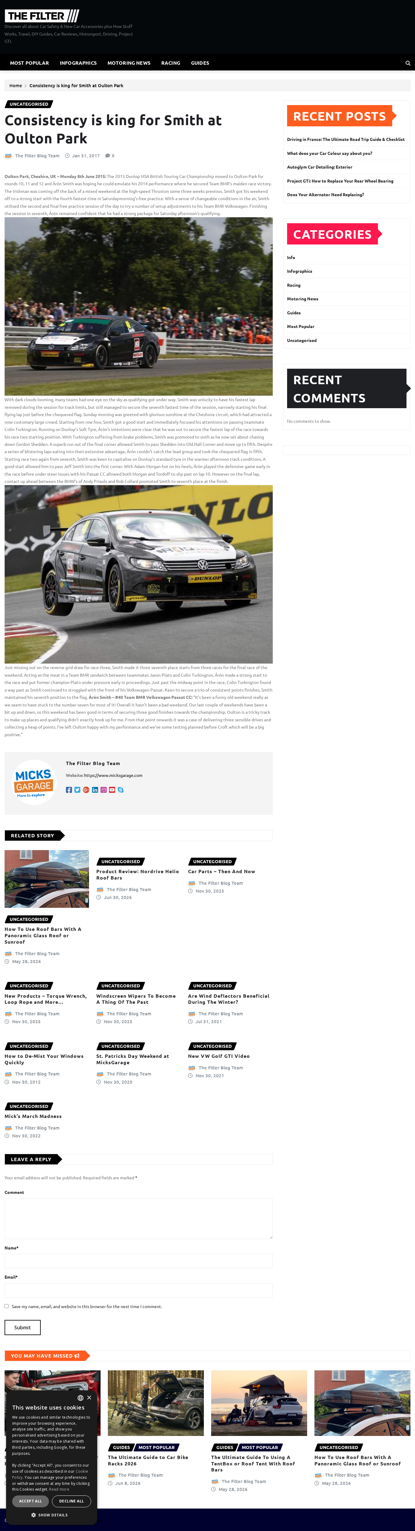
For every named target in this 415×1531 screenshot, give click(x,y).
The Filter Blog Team (37, 155)
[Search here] (408, 63)
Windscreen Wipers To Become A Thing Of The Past (136, 999)
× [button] (89, 1398)
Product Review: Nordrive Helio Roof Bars (137, 874)
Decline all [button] (71, 1501)
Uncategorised (302, 340)
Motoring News (129, 63)
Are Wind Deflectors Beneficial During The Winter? (228, 999)
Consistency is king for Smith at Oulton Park (76, 85)
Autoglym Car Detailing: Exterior (319, 166)
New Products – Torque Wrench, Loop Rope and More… (46, 999)
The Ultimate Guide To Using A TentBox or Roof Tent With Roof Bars (253, 1463)
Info (291, 257)
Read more (59, 1489)
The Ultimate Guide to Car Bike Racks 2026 (148, 1460)
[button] (51, 1515)
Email (11, 1277)
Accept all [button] (30, 1501)
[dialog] (51, 1457)
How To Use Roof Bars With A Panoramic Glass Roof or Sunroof (43, 935)
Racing (170, 63)
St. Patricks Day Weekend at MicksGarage (132, 1059)
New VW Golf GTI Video (219, 1056)
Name (12, 1247)
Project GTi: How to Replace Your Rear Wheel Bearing (340, 180)
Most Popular (29, 63)
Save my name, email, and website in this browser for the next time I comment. (87, 1306)
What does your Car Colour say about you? (329, 153)
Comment (14, 1192)
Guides (200, 63)
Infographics (78, 63)
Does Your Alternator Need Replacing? (325, 194)
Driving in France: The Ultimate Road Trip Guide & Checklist (346, 139)
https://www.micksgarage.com (113, 775)
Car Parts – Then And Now (222, 871)
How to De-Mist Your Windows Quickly (44, 1059)
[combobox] (80, 1398)
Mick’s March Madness (33, 1116)
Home (15, 85)
